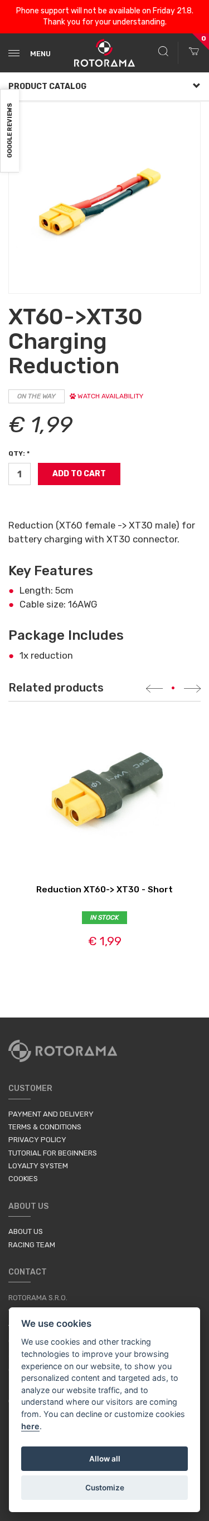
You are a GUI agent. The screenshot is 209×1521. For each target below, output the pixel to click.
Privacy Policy (37, 1139)
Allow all (104, 1458)
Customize (104, 1487)
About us (25, 1231)
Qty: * (19, 453)
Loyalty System (38, 1166)
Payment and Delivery (51, 1114)
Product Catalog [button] (47, 86)
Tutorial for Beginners (52, 1153)
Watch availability (109, 396)
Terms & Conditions (44, 1127)
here (30, 1426)
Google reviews (9, 131)
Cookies (23, 1178)
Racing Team (31, 1245)
